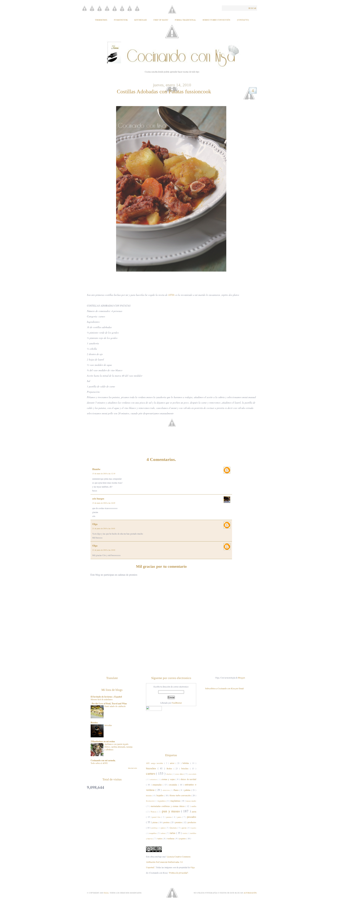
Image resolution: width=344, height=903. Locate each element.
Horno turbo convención (180, 795)
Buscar (252, 8)
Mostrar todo (132, 768)
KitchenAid (140, 19)
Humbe (96, 469)
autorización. (250, 893)
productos (192, 822)
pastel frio (156, 817)
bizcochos (152, 768)
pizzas (155, 822)
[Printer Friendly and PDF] (173, 428)
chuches (169, 774)
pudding (154, 828)
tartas (173, 833)
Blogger (241, 677)
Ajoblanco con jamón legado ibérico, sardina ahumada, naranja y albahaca (118, 747)
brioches (185, 768)
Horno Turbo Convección (216, 19)
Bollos (170, 768)
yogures (182, 838)
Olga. (107, 893)
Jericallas (108, 725)
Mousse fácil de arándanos (102, 699)
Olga (94, 524)
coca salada (192, 774)
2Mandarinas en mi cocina (103, 741)
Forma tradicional (185, 19)
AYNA (171, 295)
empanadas (157, 784)
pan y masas (171, 811)
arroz (173, 763)
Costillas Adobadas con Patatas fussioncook (164, 91)
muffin (193, 806)
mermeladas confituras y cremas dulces (168, 806)
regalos (193, 828)
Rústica (94, 722)
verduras (171, 838)
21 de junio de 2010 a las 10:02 (103, 550)
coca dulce (179, 774)
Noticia (154, 811)
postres (166, 822)
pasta (194, 811)
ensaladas (173, 784)
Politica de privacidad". (179, 872)
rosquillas (153, 833)
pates (179, 817)
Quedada (173, 828)
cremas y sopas (168, 779)
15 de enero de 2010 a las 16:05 (103, 503)
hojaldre (160, 795)
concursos (154, 779)
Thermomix (101, 19)
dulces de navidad (188, 779)
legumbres (162, 801)
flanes (176, 789)
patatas (169, 817)
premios (179, 822)
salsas (163, 833)
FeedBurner (177, 702)
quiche (184, 828)
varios (160, 838)
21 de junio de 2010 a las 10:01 (103, 528)
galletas (187, 789)
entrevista (166, 790)
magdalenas (175, 800)
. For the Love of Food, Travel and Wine (109, 703)
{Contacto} (243, 19)
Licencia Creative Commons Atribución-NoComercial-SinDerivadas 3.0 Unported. (168, 862)
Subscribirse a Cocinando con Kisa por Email (224, 688)
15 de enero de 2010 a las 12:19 (103, 473)
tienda (185, 833)
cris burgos (98, 498)
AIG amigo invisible (155, 763)
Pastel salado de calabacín (115, 706)
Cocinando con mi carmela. (103, 760)
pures (163, 828)
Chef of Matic (160, 19)
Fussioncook (121, 19)
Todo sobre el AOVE (99, 763)
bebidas (186, 763)
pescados (191, 816)
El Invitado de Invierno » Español (106, 696)
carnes (151, 773)
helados (149, 795)
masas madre (191, 801)
